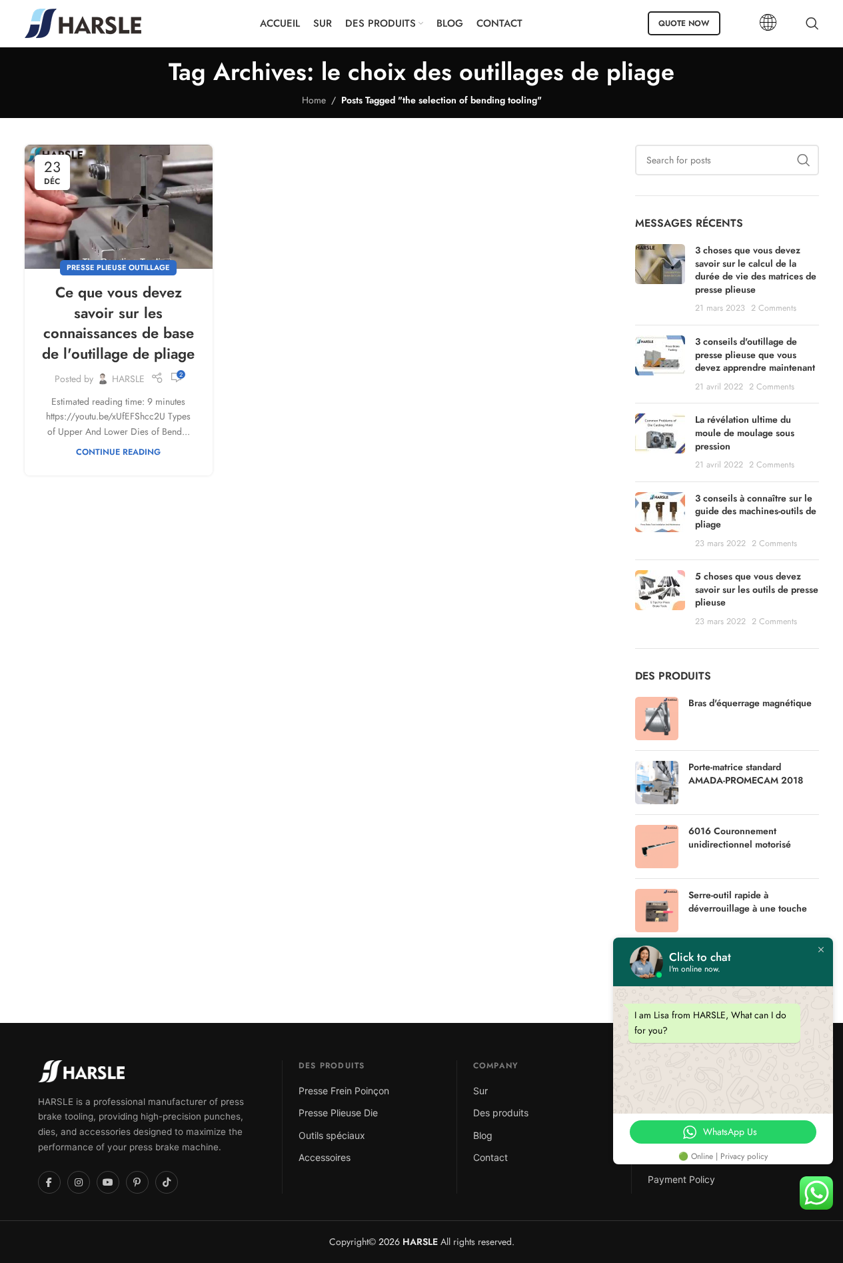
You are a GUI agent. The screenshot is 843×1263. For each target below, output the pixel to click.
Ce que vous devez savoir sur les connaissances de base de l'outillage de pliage (118, 322)
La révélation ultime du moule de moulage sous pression (744, 432)
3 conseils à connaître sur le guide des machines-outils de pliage (755, 511)
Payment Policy (681, 1179)
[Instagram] (78, 1182)
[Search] (812, 23)
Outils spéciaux (332, 1135)
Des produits (500, 1112)
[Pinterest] (137, 1182)
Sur (480, 1090)
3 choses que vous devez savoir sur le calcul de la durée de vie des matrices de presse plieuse (755, 269)
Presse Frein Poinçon (344, 1090)
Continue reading (118, 452)
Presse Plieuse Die (338, 1112)
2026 (407, 1241)
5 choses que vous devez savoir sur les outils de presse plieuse (756, 589)
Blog (482, 1135)
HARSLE (128, 378)
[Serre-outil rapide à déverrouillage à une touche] (656, 910)
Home (314, 100)
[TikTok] (166, 1182)
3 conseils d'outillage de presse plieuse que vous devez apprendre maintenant (755, 354)
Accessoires (325, 1157)
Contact (490, 1157)
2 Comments (773, 308)
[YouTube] (108, 1182)
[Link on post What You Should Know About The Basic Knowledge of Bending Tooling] (119, 207)
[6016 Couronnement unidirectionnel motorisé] (656, 846)
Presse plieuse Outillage (118, 267)
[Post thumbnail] (660, 279)
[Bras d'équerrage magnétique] (656, 718)
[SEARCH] (803, 160)
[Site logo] (83, 22)
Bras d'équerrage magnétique (750, 703)
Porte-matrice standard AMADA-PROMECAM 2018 (745, 774)
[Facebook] (49, 1182)
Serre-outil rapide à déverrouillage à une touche (747, 902)
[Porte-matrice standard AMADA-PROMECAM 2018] (656, 782)
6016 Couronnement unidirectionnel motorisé (739, 838)
